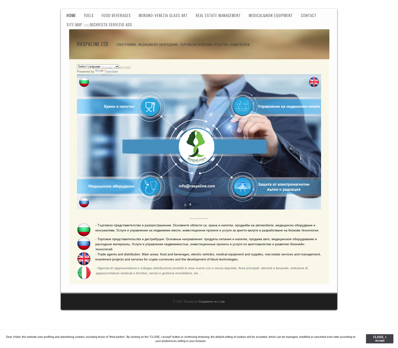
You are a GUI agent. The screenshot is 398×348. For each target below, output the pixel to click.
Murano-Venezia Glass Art (163, 15)
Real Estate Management (218, 15)
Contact (309, 15)
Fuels (88, 25)
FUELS (89, 15)
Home (71, 15)
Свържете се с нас (212, 301)
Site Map (74, 24)
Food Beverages (116, 15)
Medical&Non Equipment (271, 15)
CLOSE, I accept (379, 338)
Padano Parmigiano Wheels (116, 71)
